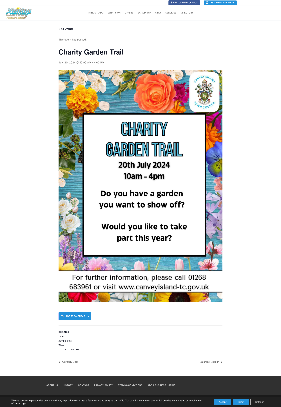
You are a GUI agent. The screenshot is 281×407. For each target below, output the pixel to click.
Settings (259, 401)
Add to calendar (75, 316)
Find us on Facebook (185, 2)
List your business (222, 2)
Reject (241, 401)
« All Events (66, 29)
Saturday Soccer (209, 362)
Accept (223, 401)
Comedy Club (70, 362)
